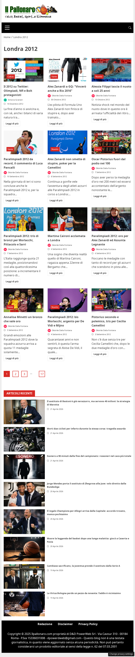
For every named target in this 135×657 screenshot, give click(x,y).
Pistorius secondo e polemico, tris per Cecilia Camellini (109, 321)
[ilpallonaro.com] (31, 11)
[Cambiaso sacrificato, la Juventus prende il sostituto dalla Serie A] (24, 576)
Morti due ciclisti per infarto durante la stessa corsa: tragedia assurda (86, 428)
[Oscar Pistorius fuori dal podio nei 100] (111, 142)
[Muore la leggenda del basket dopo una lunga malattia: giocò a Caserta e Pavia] (24, 549)
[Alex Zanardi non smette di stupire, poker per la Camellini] (67, 142)
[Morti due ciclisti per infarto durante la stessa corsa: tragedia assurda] (24, 439)
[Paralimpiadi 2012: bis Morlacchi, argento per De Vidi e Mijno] (67, 300)
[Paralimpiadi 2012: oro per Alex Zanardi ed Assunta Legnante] (111, 219)
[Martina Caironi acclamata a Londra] (67, 219)
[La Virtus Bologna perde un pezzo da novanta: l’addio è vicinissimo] (24, 604)
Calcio (11, 76)
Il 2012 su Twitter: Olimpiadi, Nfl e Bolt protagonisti (18, 91)
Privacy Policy (88, 624)
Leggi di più (12, 123)
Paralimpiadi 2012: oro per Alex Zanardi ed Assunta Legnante (110, 240)
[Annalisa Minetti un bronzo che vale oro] (23, 300)
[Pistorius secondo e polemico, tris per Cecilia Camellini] (111, 300)
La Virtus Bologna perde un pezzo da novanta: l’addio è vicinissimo (84, 593)
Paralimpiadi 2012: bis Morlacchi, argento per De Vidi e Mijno (66, 321)
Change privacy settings (121, 653)
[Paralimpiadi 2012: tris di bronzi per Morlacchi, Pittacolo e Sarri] (23, 219)
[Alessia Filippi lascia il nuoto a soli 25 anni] (111, 70)
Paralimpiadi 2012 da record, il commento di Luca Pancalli (23, 163)
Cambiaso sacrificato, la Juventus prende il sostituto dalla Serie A (83, 565)
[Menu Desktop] (7, 27)
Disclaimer (65, 624)
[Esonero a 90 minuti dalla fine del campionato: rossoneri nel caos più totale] (24, 466)
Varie (54, 76)
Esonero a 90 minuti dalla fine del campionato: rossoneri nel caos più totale (89, 456)
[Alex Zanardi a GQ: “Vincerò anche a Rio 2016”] (67, 70)
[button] (129, 28)
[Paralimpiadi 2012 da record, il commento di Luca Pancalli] (23, 142)
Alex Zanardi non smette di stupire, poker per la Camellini (66, 163)
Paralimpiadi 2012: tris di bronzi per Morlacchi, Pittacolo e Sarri (21, 240)
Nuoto (98, 76)
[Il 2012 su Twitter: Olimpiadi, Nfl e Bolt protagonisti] (23, 70)
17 (42, 374)
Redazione (45, 624)
